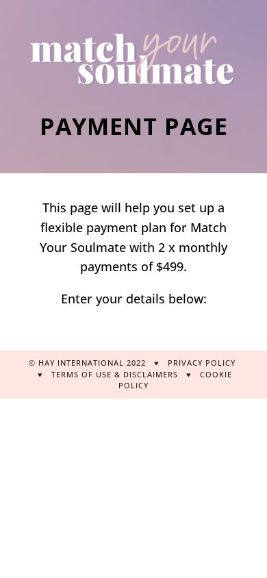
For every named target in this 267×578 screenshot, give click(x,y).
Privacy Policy (202, 362)
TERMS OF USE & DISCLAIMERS (116, 374)
